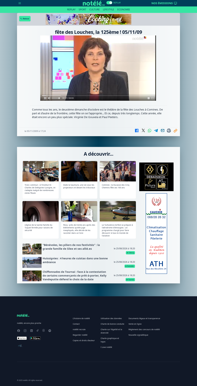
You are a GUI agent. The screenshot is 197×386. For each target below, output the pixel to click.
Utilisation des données (111, 318)
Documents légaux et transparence (144, 318)
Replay (71, 9)
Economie (123, 9)
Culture (94, 9)
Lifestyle (108, 9)
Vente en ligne (135, 324)
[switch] (109, 2)
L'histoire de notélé (81, 318)
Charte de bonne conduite (112, 324)
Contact (76, 324)
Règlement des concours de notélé (144, 329)
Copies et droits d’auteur (84, 340)
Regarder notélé (80, 335)
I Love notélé (106, 347)
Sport (82, 9)
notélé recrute (79, 329)
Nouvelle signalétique (138, 335)
